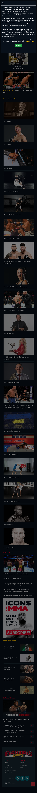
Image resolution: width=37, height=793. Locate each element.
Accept (18, 45)
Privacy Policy (30, 42)
